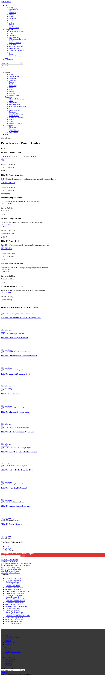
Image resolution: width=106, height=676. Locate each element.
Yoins (11, 22)
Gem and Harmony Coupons (15, 601)
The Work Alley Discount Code (16, 599)
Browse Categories (15, 56)
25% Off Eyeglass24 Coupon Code (15, 374)
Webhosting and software (17, 39)
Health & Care (14, 48)
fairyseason (12, 11)
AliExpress (12, 13)
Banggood (12, 26)
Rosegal (11, 15)
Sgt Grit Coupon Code (13, 608)
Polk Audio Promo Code (14, 621)
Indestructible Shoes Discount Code (17, 591)
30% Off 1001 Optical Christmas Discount (19, 356)
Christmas (12, 127)
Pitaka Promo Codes (12, 582)
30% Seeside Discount (10, 394)
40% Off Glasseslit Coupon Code (15, 412)
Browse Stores (14, 28)
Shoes (11, 33)
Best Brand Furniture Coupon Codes (18, 616)
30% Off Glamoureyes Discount (14, 338)
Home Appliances (15, 43)
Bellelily (12, 24)
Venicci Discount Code (13, 597)
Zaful (11, 7)
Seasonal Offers (10, 657)
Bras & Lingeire (14, 37)
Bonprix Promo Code (13, 584)
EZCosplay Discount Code (15, 595)
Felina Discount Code (13, 604)
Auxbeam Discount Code (14, 588)
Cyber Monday (14, 131)
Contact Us (8, 639)
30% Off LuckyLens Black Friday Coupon (19, 452)
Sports (11, 54)
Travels (11, 52)
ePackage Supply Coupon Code (16, 606)
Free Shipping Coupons (12, 652)
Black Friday (5, 65)
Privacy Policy (9, 644)
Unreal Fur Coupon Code (14, 612)
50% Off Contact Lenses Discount (15, 506)
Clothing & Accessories (17, 31)
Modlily (11, 16)
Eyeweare (12, 45)
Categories (8, 650)
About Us (8, 641)
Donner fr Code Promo (13, 578)
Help (6, 635)
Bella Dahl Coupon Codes (14, 618)
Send (22, 556)
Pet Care (12, 41)
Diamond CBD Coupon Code (16, 593)
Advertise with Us (11, 643)
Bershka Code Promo (13, 586)
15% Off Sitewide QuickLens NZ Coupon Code (21, 318)
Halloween (12, 129)
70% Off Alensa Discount (11, 524)
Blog (6, 654)
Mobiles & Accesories (16, 50)
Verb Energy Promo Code (14, 619)
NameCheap (13, 18)
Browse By (8, 648)
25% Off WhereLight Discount (14, 488)
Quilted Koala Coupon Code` (15, 614)
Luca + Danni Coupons (13, 623)
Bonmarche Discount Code (15, 603)
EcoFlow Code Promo (13, 580)
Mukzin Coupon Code (13, 589)
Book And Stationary (16, 46)
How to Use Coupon (12, 637)
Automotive (13, 35)
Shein (11, 20)
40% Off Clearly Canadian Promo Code (18, 432)
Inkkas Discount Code (13, 610)
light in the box (14, 9)
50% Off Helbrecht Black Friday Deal (17, 470)
